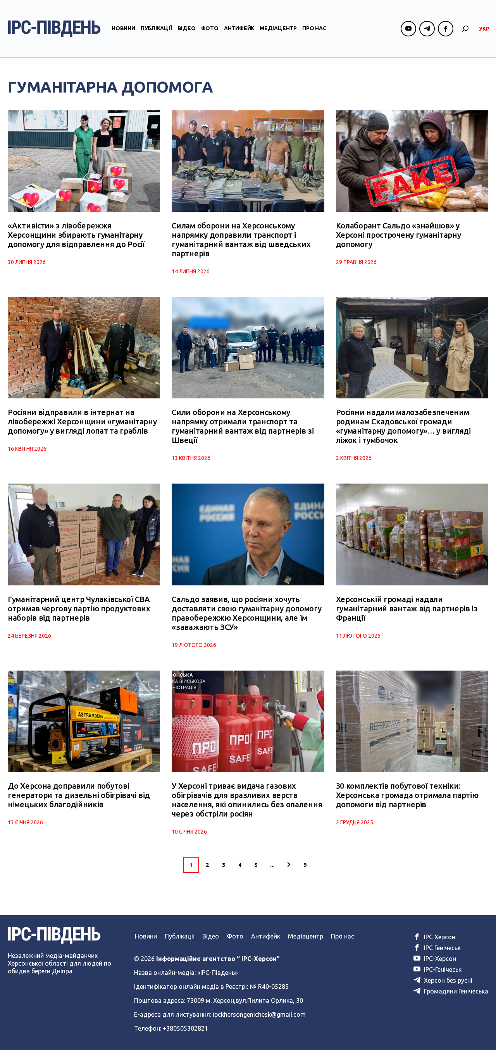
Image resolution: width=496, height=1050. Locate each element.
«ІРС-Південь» (217, 972)
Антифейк (239, 28)
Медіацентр (278, 28)
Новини (123, 28)
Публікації (156, 28)
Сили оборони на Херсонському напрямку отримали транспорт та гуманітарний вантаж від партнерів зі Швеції (242, 426)
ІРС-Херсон (439, 958)
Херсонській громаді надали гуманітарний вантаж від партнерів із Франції (407, 608)
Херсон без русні (447, 980)
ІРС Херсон (438, 936)
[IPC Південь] (54, 28)
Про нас (314, 28)
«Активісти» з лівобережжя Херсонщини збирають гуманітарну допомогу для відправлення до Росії (76, 235)
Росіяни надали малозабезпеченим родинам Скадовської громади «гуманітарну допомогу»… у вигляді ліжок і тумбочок (403, 426)
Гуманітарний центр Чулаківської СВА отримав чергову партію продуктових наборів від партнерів (79, 608)
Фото (210, 28)
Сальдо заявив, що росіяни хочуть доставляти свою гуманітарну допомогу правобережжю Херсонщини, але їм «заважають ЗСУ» (246, 613)
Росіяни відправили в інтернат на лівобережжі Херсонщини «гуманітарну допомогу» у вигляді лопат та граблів (82, 421)
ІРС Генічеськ (441, 947)
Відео (186, 28)
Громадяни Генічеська (455, 991)
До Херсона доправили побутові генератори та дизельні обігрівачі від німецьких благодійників (79, 795)
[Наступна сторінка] (288, 865)
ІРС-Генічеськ (442, 969)
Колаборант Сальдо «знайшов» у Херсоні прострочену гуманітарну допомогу (398, 235)
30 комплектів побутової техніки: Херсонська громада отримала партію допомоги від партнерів (407, 795)
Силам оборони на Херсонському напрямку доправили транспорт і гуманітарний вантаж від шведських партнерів (241, 239)
